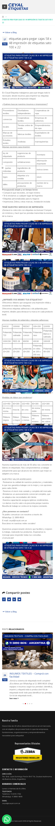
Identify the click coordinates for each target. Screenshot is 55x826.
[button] (23, 703)
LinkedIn (14, 599)
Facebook (4, 599)
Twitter (9, 599)
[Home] (18, 7)
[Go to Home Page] (3, 16)
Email (19, 599)
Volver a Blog (11, 32)
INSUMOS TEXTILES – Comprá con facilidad (28, 675)
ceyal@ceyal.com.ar (11, 803)
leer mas (13, 698)
